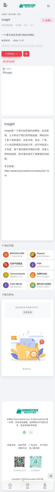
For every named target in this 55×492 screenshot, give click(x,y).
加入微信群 (34, 447)
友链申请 (11, 444)
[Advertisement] (27, 208)
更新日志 (22, 447)
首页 (5, 14)
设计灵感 (12, 14)
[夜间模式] (51, 476)
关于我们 (44, 444)
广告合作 (33, 444)
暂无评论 (9, 294)
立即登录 (27, 312)
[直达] (25, 254)
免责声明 (22, 444)
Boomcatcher (31, 479)
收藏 (48, 20)
